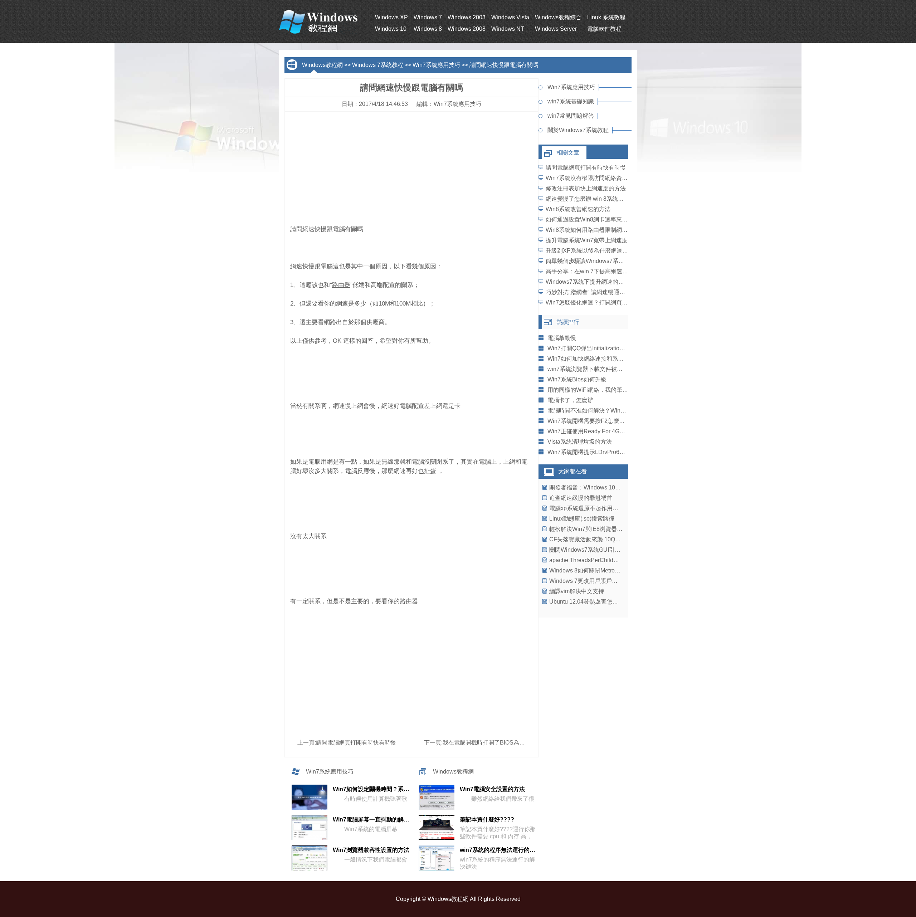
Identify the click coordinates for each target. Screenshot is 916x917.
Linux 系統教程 (606, 17)
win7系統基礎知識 (570, 101)
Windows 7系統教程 (377, 65)
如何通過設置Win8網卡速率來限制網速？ (598, 219)
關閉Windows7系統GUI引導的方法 (593, 550)
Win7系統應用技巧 (436, 65)
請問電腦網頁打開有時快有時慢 (356, 743)
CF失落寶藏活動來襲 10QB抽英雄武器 (598, 539)
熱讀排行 (567, 322)
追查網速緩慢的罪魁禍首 (580, 498)
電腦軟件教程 (604, 29)
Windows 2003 (467, 17)
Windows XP (391, 17)
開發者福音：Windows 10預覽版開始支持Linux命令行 (617, 487)
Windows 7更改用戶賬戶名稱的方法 (594, 581)
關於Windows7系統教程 (578, 130)
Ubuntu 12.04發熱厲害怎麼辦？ (589, 602)
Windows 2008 (467, 29)
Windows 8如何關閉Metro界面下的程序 (599, 570)
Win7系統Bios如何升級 (576, 379)
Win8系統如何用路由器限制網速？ (589, 230)
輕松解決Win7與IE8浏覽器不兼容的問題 (600, 529)
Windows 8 (428, 29)
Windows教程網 (322, 65)
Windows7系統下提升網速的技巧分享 (593, 282)
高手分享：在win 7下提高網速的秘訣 (592, 271)
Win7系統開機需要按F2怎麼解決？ (591, 421)
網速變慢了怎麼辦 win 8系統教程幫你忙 (596, 199)
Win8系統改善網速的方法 (578, 209)
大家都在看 (572, 471)
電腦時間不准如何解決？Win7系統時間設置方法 (608, 411)
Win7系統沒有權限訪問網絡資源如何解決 (598, 178)
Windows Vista (510, 17)
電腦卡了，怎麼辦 (570, 400)
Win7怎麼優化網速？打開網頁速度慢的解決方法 (607, 302)
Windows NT (507, 29)
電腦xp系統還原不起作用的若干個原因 (598, 508)
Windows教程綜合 (558, 17)
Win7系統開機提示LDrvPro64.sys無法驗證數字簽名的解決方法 (627, 452)
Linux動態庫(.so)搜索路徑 (581, 519)
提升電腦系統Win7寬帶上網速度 (587, 240)
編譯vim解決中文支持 (576, 591)
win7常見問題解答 (570, 116)
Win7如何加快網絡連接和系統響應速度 (597, 359)
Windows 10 (390, 29)
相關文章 (567, 153)
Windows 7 (428, 17)
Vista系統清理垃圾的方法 (579, 442)
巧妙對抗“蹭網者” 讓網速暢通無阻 (588, 292)
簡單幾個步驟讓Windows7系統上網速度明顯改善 (608, 261)
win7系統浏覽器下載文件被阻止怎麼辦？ (599, 369)
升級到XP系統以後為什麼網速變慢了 (592, 251)
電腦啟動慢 (561, 338)
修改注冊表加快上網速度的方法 (586, 188)
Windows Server (556, 29)
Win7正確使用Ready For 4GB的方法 (593, 431)
